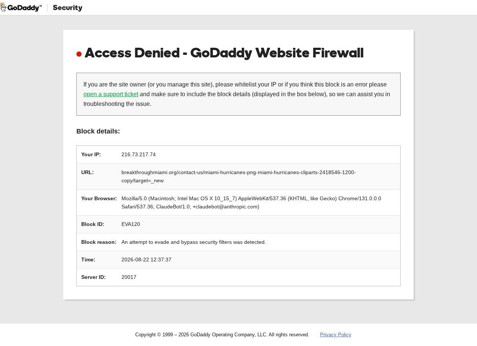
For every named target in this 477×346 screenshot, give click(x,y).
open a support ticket (110, 94)
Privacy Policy (335, 334)
